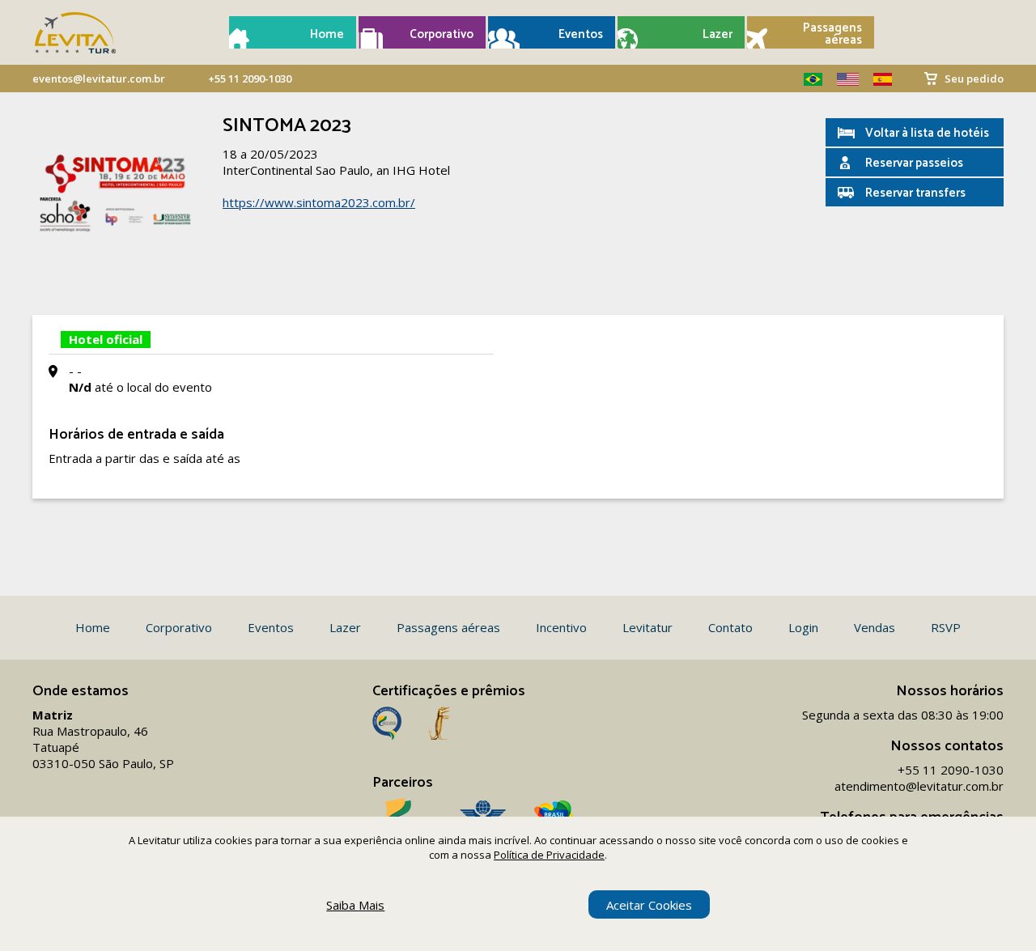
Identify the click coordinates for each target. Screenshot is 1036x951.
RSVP (946, 627)
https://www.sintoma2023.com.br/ (319, 202)
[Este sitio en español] (876, 79)
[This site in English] (842, 79)
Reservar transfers (915, 193)
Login (803, 627)
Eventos (580, 34)
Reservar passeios (914, 163)
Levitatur (647, 627)
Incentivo (561, 627)
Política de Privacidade (549, 854)
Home (327, 34)
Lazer (717, 34)
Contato (730, 627)
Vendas (874, 627)
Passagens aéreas (832, 34)
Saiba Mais (355, 905)
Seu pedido (974, 78)
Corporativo (441, 34)
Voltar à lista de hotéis (927, 133)
